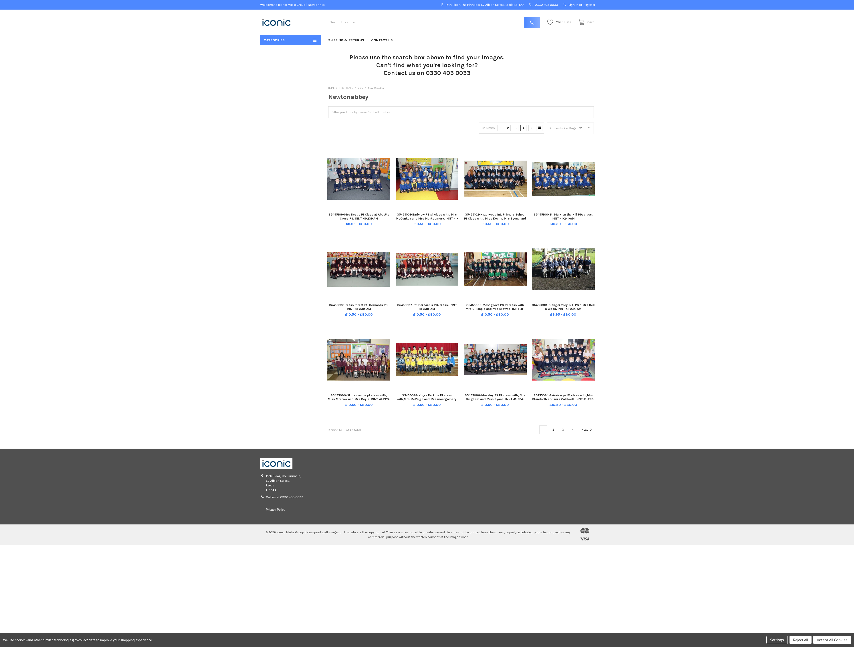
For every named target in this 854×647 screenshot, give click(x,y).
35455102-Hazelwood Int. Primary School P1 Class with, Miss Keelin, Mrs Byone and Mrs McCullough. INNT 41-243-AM (495, 218)
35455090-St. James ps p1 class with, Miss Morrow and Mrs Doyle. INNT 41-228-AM (359, 399)
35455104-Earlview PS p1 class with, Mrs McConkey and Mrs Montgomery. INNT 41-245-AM (427, 218)
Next (585, 429)
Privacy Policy (275, 509)
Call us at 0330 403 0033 (284, 497)
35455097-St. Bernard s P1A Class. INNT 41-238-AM (427, 307)
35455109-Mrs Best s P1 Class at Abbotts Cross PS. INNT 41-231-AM (359, 216)
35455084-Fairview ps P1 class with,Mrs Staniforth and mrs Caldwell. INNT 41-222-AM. (563, 399)
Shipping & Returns (346, 40)
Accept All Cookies (832, 639)
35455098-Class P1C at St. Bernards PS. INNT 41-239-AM (359, 307)
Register (589, 5)
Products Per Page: (563, 128)
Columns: (488, 128)
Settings (777, 639)
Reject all (800, 639)
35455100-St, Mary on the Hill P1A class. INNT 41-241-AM (563, 216)
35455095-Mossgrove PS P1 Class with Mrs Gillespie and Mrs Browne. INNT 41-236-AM (495, 309)
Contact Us (382, 40)
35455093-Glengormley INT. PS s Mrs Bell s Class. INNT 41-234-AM (563, 307)
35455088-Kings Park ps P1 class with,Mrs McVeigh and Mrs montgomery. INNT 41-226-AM (427, 399)
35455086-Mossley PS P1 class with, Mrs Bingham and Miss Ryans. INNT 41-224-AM (495, 399)
